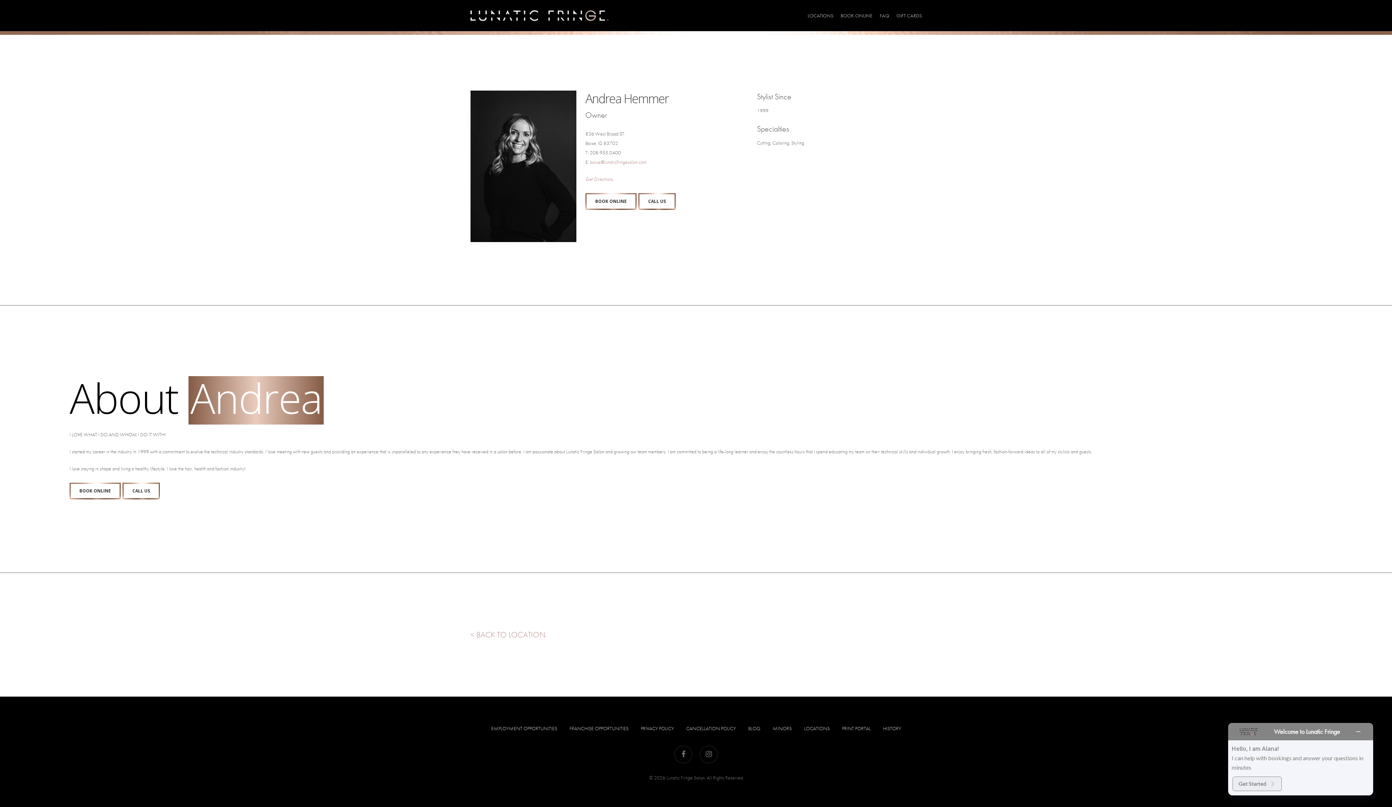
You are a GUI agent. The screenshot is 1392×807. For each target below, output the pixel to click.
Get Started (1252, 784)
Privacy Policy (657, 728)
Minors (782, 728)
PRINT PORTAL (856, 728)
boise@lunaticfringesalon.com (618, 162)
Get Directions (599, 179)
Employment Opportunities (524, 728)
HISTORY (892, 728)
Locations (817, 728)
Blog (754, 728)
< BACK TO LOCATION (508, 634)
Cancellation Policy (711, 728)
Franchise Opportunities (599, 728)
